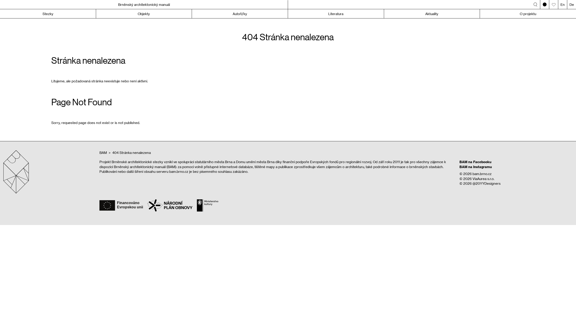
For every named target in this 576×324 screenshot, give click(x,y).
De (571, 4)
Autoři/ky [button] (240, 14)
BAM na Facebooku (475, 162)
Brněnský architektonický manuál (144, 4)
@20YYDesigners (486, 183)
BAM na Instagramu (475, 167)
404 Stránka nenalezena (131, 153)
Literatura (335, 14)
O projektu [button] (528, 14)
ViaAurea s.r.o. (483, 179)
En (562, 4)
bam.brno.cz (482, 174)
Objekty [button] (144, 14)
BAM (103, 153)
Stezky (48, 14)
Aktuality (431, 14)
